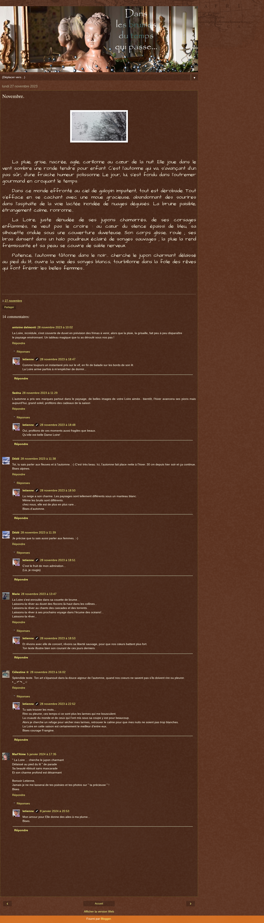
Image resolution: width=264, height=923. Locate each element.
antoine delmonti (24, 327)
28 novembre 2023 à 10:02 (55, 327)
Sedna (16, 392)
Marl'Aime (19, 754)
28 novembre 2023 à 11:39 (38, 532)
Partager (9, 307)
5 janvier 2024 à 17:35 (41, 754)
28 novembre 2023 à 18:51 (57, 560)
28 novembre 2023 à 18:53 (57, 638)
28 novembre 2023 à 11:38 (38, 458)
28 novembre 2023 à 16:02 (48, 672)
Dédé (15, 458)
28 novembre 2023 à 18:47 (57, 359)
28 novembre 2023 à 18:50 (57, 490)
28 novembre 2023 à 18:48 (57, 424)
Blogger (106, 918)
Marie (16, 594)
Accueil (99, 903)
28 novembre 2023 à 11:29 (40, 392)
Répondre (18, 343)
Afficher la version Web (99, 911)
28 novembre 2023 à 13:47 (39, 594)
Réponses (23, 351)
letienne (28, 359)
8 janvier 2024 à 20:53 (54, 811)
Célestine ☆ (20, 672)
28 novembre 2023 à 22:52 (57, 703)
